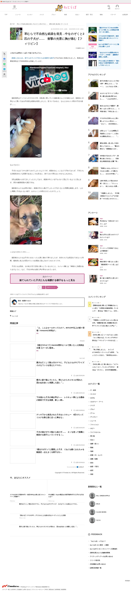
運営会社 (51, 589)
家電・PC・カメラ (96, 455)
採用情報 (57, 589)
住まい (77, 14)
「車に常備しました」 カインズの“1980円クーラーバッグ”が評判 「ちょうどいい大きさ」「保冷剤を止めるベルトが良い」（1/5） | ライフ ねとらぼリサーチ (105, 355)
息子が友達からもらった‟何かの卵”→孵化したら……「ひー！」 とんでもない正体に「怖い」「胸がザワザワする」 (109, 86)
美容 (91, 474)
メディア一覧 (6, 589)
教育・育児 (89, 14)
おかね (92, 398)
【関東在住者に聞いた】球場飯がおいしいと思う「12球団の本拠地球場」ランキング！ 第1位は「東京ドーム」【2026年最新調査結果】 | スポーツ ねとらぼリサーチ (105, 311)
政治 (91, 463)
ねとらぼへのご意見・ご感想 (98, 545)
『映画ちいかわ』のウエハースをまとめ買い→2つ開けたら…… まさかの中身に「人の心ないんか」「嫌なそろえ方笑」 (109, 173)
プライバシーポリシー (38, 589)
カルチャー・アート (96, 401)
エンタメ (29, 14)
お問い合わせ (27, 589)
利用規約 (127, 580)
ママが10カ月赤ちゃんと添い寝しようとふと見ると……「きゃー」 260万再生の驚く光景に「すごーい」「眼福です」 (109, 123)
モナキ (98, 520)
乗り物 (92, 436)
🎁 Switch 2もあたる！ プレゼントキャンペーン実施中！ (15, 1)
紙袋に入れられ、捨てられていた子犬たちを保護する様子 (33, 58)
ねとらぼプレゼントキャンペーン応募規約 (102, 549)
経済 (91, 470)
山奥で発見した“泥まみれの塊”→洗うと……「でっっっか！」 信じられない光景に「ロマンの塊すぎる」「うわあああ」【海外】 (109, 186)
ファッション (94, 424)
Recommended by (71, 467)
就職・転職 (94, 459)
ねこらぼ (15, 316)
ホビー (92, 428)
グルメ (54, 14)
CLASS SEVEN (101, 512)
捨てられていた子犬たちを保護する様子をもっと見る (47, 280)
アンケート (93, 213)
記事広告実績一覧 (94, 568)
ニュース (18, 14)
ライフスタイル (95, 432)
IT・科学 (93, 390)
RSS (46, 589)
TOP (6, 14)
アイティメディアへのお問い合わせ (100, 556)
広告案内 (19, 589)
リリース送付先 (94, 560)
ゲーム (92, 413)
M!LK (98, 504)
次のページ (51, 287)
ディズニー (94, 417)
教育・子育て (94, 466)
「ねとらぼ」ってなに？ (97, 541)
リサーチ (113, 14)
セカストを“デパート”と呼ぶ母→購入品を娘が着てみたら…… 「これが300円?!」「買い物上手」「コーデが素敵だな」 (109, 98)
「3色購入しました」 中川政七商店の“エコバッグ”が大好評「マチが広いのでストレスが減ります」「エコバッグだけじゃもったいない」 (109, 198)
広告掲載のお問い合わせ (97, 564)
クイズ (42, 14)
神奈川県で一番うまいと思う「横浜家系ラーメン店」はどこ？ (109, 264)
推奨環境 (63, 589)
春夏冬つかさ (81, 48)
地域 (65, 14)
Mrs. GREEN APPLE (103, 496)
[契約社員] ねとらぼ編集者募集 (99, 552)
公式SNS (13, 589)
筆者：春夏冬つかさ (24, 301)
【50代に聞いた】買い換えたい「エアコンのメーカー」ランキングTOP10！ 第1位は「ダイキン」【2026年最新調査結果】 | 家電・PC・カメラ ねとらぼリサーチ (105, 369)
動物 (101, 14)
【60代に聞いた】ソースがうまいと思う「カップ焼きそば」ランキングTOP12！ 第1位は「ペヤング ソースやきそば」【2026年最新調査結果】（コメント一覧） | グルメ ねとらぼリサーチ (106, 340)
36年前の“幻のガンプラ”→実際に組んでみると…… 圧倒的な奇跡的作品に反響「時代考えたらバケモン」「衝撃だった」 (109, 161)
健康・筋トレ (94, 443)
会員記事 (125, 14)
